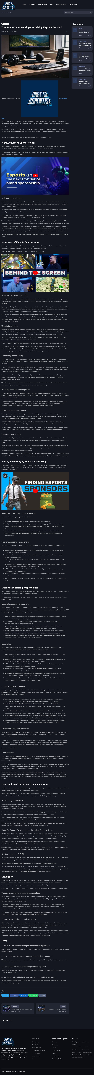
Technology (32, 4)
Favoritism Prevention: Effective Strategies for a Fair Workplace (85, 58)
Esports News (73, 4)
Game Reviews (42, 4)
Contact (54, 1053)
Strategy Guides (82, 41)
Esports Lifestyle (36, 1053)
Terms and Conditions (57, 1058)
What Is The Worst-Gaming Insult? (81, 1047)
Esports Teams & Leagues (38, 1050)
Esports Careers (36, 1056)
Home (24, 4)
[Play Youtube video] (35, 176)
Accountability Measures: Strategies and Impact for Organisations (85, 45)
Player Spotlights (61, 4)
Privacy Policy (55, 1056)
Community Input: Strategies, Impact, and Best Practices (84, 83)
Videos (51, 4)
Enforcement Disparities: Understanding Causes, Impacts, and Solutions (85, 70)
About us (54, 1042)
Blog (33, 1058)
